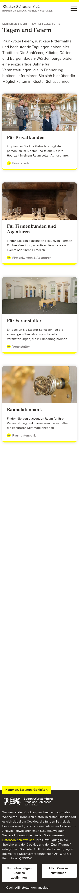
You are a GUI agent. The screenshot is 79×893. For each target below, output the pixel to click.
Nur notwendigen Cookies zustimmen (19, 872)
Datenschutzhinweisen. (18, 840)
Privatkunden (21, 163)
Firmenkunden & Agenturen (31, 257)
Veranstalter (21, 346)
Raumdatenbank (24, 435)
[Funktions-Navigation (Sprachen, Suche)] (74, 8)
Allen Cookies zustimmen (58, 870)
